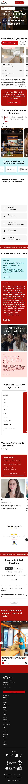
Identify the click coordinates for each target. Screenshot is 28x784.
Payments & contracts (9, 575)
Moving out (19, 568)
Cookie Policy (11, 780)
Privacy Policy (19, 777)
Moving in (10, 568)
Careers (5, 744)
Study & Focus (6, 119)
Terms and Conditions (10, 777)
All (2, 117)
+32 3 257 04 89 (7, 687)
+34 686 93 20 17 (8, 468)
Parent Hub (5, 734)
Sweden (5, 714)
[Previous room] (21, 43)
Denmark (5, 700)
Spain (4, 712)
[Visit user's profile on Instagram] (3, 663)
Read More (5, 277)
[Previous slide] (2, 125)
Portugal (5, 709)
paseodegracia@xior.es (9, 469)
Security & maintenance (15, 571)
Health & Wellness (20, 118)
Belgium (4, 697)
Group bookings (6, 724)
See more (14, 602)
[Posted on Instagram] (26, 663)
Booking (15, 579)
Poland (4, 707)
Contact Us (5, 732)
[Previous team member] (2, 449)
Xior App (5, 737)
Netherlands (5, 705)
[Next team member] (6, 449)
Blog (4, 727)
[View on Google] (14, 542)
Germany (5, 702)
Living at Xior (23, 575)
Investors (5, 742)
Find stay (18, 2)
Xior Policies (17, 780)
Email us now (13, 473)
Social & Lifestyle (13, 118)
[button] (3, 56)
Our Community (6, 722)
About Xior (5, 719)
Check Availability (9, 43)
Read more (5, 375)
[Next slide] (6, 125)
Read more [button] (14, 539)
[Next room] (25, 43)
